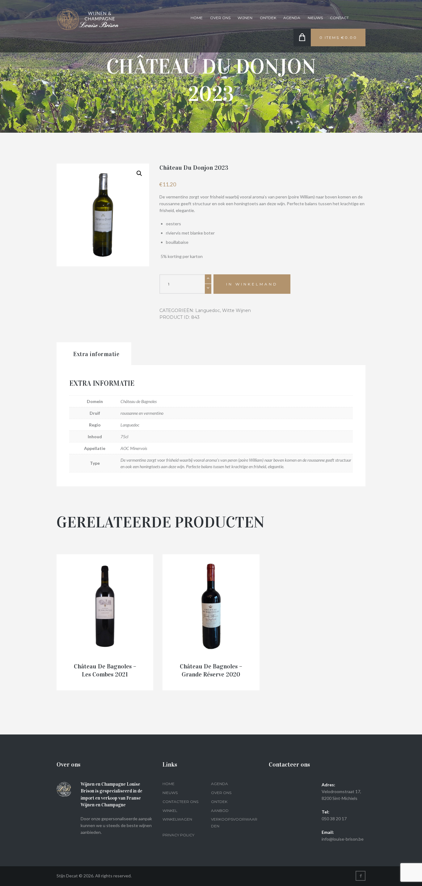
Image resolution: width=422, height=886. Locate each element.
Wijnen (245, 17)
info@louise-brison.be (343, 839)
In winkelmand (252, 284)
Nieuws (315, 17)
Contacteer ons (180, 801)
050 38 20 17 (334, 818)
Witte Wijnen (236, 310)
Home (197, 17)
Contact (339, 17)
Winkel (169, 810)
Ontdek (268, 17)
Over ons (220, 17)
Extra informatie (96, 354)
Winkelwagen (177, 819)
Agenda (291, 17)
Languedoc (207, 310)
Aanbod (220, 810)
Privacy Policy (178, 835)
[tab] (94, 353)
